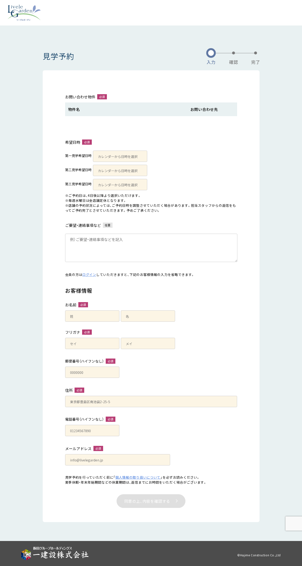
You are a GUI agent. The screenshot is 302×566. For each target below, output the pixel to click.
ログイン (89, 274)
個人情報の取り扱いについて (137, 477)
